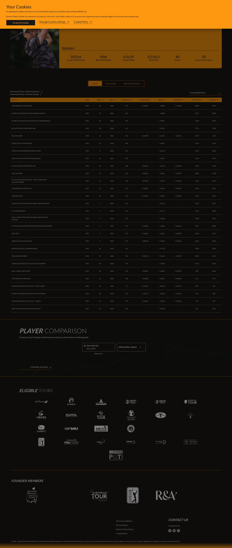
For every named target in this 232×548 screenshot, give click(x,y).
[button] (54, 22)
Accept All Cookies (21, 23)
